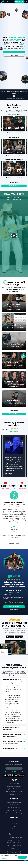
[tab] (7, 132)
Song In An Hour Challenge (14, 789)
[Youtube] (8, 852)
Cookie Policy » (5, 858)
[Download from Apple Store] (10, 636)
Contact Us (14, 848)
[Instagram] (15, 852)
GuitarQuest (14, 805)
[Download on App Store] (9, 775)
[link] (14, 432)
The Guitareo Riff (14, 783)
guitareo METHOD (14, 411)
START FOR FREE (13, 52)
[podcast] (19, 852)
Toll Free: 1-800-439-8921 (13, 843)
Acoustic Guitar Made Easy (14, 813)
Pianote (14, 826)
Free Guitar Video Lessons (14, 791)
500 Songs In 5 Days (14, 807)
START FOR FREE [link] (13, 414)
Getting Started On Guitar (14, 786)
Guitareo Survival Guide (14, 810)
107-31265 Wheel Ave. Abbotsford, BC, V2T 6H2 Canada (14, 838)
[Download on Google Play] (19, 775)
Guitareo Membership (14, 802)
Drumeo (14, 823)
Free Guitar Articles (14, 794)
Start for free (18, 1)
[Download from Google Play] (19, 636)
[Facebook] (12, 852)
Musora (14, 821)
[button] (26, 1)
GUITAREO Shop (14, 799)
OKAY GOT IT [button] (22, 857)
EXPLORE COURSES (14, 182)
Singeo (14, 829)
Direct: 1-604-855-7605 (14, 845)
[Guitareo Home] (5, 1)
